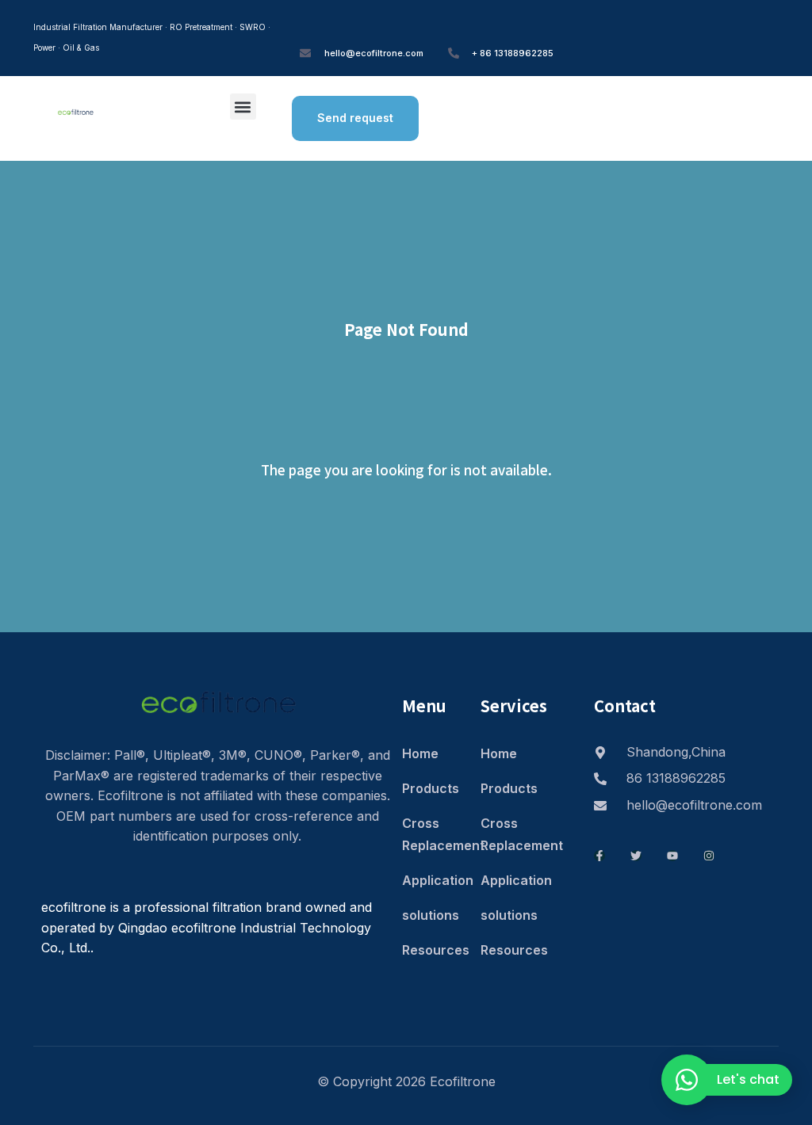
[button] (243, 106)
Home (420, 753)
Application (433, 880)
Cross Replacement (433, 834)
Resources (433, 950)
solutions (430, 915)
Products (430, 788)
